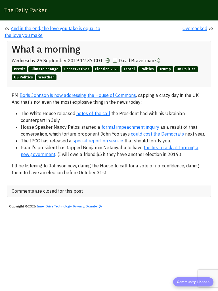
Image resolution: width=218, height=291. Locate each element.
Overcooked (195, 28)
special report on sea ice (98, 141)
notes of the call (93, 113)
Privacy (78, 206)
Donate (91, 206)
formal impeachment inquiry (130, 127)
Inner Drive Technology (54, 206)
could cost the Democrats (157, 134)
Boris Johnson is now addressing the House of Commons (78, 95)
